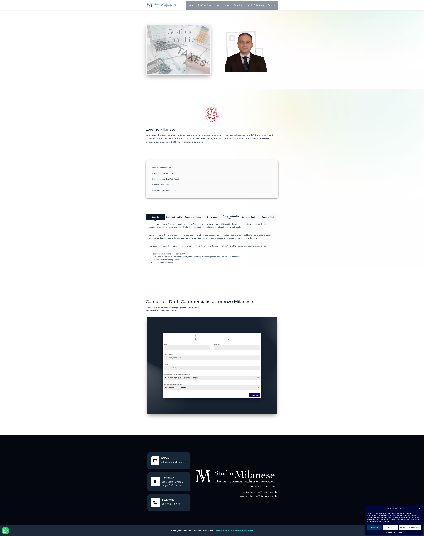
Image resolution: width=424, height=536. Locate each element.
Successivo (255, 395)
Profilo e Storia (205, 5)
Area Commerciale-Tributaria (249, 5)
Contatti (272, 5)
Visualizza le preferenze (409, 527)
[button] (419, 509)
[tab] (195, 337)
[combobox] (212, 378)
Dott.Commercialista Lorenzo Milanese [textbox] (181, 378)
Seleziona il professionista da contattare (177, 374)
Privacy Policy (398, 532)
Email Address (168, 354)
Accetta (374, 527)
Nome (166, 344)
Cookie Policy (389, 532)
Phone (166, 364)
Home (191, 5)
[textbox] (210, 387)
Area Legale (223, 5)
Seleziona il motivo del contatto (174, 384)
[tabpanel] (212, 366)
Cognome (217, 344)
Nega (390, 527)
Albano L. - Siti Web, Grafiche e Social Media (234, 530)
